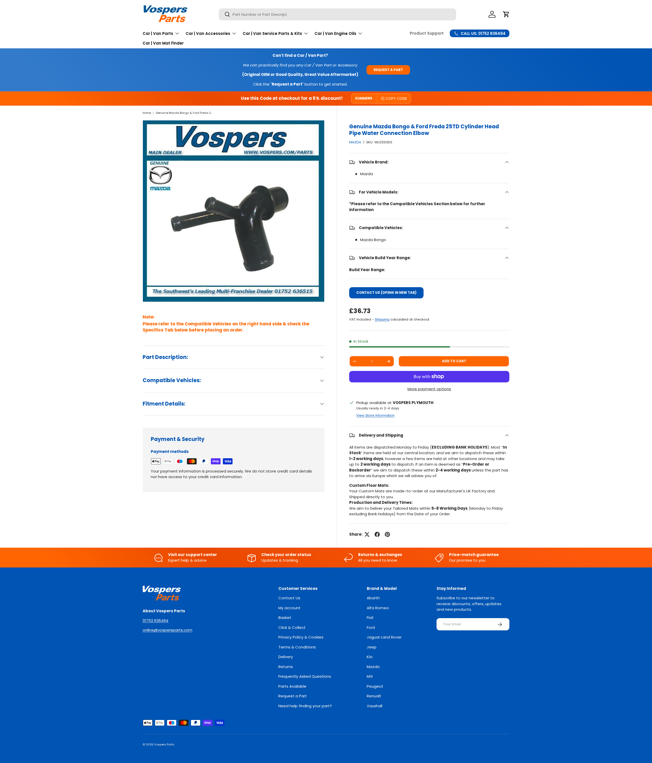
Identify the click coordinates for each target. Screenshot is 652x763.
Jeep (371, 647)
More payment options (429, 389)
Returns (285, 666)
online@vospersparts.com (167, 630)
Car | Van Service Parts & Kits (272, 33)
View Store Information (375, 415)
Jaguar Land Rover (384, 637)
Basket (284, 617)
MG (370, 676)
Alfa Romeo (378, 608)
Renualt (374, 696)
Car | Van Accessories (208, 33)
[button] (506, 14)
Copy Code (396, 98)
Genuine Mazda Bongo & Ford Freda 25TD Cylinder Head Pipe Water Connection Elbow (184, 113)
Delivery (285, 657)
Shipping (382, 319)
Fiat (370, 617)
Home (147, 113)
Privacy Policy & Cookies (300, 637)
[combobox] (337, 14)
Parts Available (292, 686)
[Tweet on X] (367, 534)
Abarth (373, 598)
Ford (371, 627)
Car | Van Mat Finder (163, 43)
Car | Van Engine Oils (335, 33)
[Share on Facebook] (377, 534)
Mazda (373, 666)
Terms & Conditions (297, 647)
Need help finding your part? (305, 706)
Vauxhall (374, 706)
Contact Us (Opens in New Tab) (386, 292)
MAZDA (355, 142)
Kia (369, 657)
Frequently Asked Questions (304, 676)
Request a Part (388, 69)
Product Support (427, 33)
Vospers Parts (164, 744)
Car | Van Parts (158, 33)
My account (289, 608)
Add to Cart (454, 361)
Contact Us (289, 598)
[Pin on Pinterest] (387, 534)
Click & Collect (292, 627)
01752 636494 (155, 620)
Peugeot (375, 686)
